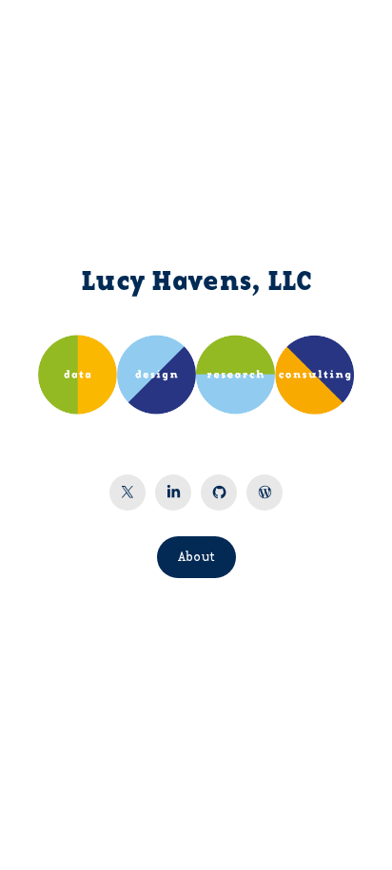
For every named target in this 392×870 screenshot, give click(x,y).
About (196, 557)
